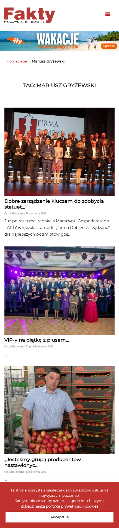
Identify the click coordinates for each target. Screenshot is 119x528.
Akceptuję (59, 517)
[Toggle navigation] (108, 15)
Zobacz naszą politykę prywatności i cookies (59, 506)
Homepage (17, 61)
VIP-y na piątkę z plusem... (36, 340)
